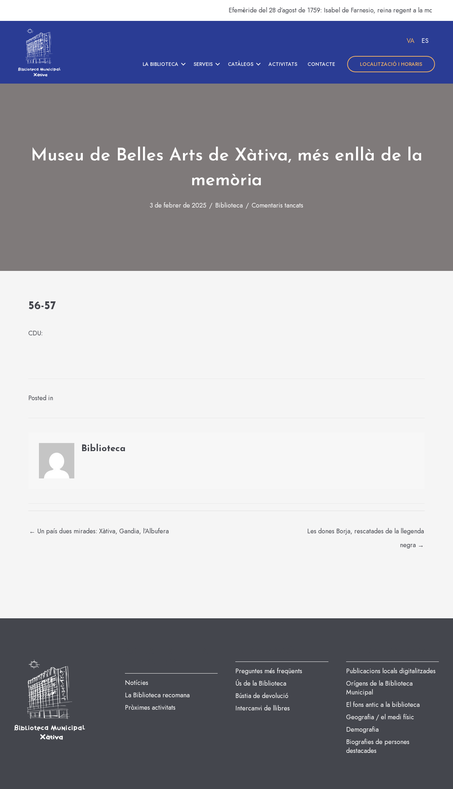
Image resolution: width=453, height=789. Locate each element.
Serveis (203, 64)
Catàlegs (240, 64)
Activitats (283, 64)
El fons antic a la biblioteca (383, 704)
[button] (183, 64)
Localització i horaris (391, 64)
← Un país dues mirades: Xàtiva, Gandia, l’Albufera (99, 531)
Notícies (136, 682)
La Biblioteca (160, 64)
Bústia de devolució (261, 695)
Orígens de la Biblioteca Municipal (379, 688)
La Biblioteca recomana (157, 695)
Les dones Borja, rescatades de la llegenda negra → (365, 533)
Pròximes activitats (150, 707)
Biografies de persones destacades (377, 746)
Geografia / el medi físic (380, 717)
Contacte (321, 64)
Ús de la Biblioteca (260, 683)
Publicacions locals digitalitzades (391, 671)
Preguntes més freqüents (268, 671)
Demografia (362, 729)
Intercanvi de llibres (262, 708)
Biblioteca (229, 205)
